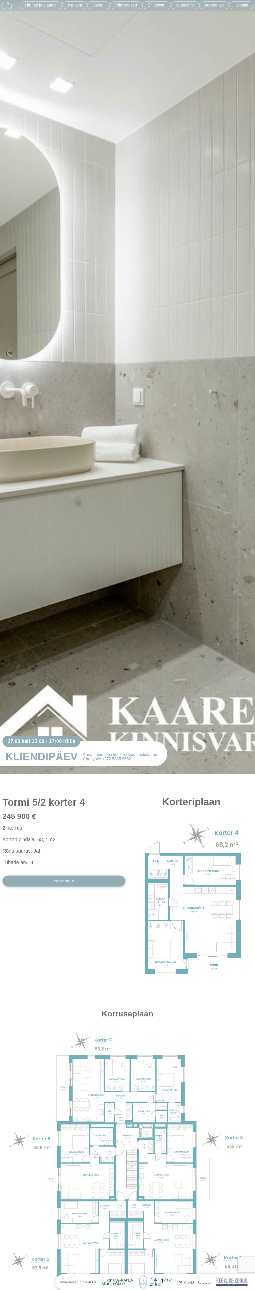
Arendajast (214, 5)
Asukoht (74, 5)
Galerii (98, 5)
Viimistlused (126, 5)
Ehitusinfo (156, 5)
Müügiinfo (185, 5)
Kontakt (241, 5)
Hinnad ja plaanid (41, 5)
